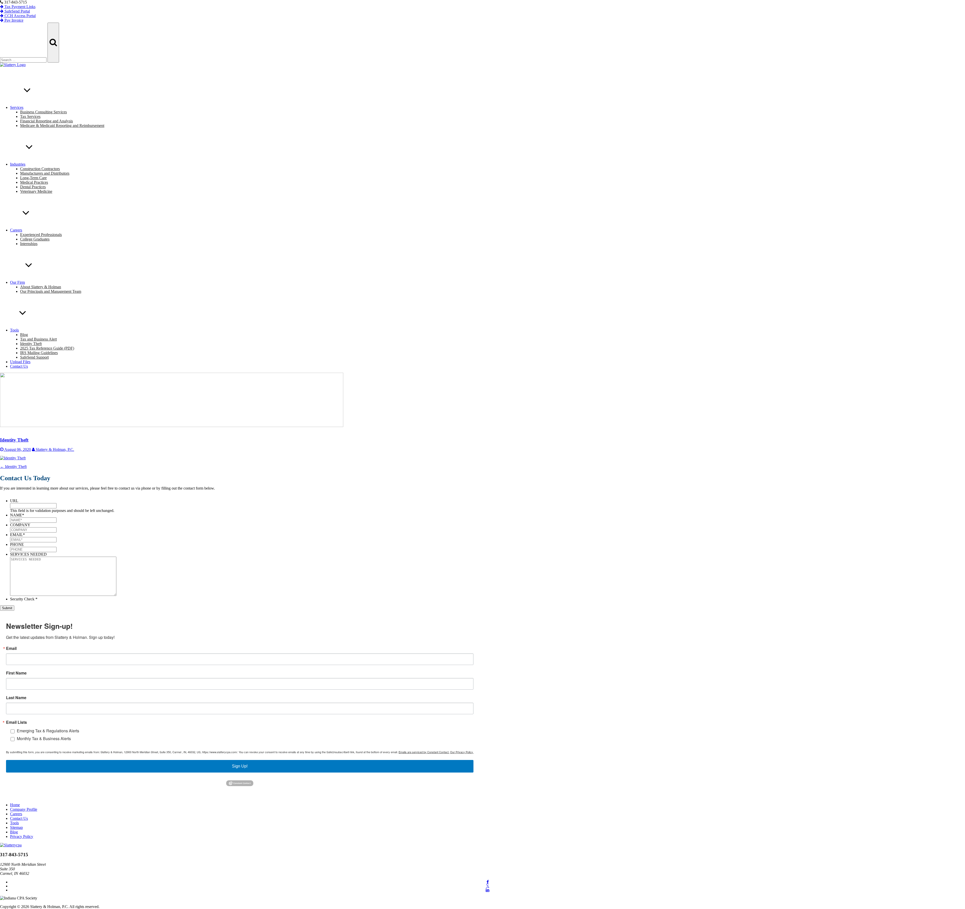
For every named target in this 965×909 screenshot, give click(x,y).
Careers (16, 230)
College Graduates (35, 239)
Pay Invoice (13, 20)
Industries (17, 164)
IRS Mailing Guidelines (39, 353)
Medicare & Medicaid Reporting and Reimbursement (62, 125)
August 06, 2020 (17, 449)
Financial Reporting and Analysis (46, 121)
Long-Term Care (33, 178)
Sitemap (16, 827)
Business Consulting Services (43, 112)
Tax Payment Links (19, 7)
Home (15, 805)
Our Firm (17, 282)
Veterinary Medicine (36, 191)
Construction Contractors (40, 169)
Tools (14, 330)
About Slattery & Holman (40, 287)
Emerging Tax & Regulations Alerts (48, 731)
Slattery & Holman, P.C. (54, 449)
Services (16, 107)
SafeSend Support (34, 357)
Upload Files (20, 362)
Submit (7, 608)
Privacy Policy (21, 836)
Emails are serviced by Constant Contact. (424, 752)
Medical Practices (34, 182)
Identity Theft (31, 344)
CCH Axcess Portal (20, 16)
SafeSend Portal (17, 11)
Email (11, 648)
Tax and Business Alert (38, 339)
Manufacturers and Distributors (44, 173)
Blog (24, 334)
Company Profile (23, 809)
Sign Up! (240, 766)
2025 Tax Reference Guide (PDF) (47, 348)
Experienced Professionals (41, 234)
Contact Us (19, 366)
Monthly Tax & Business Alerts (44, 738)
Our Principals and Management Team (50, 291)
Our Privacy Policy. (461, 752)
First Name (16, 673)
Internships (28, 244)
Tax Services (30, 116)
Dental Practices (33, 187)
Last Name (16, 698)
